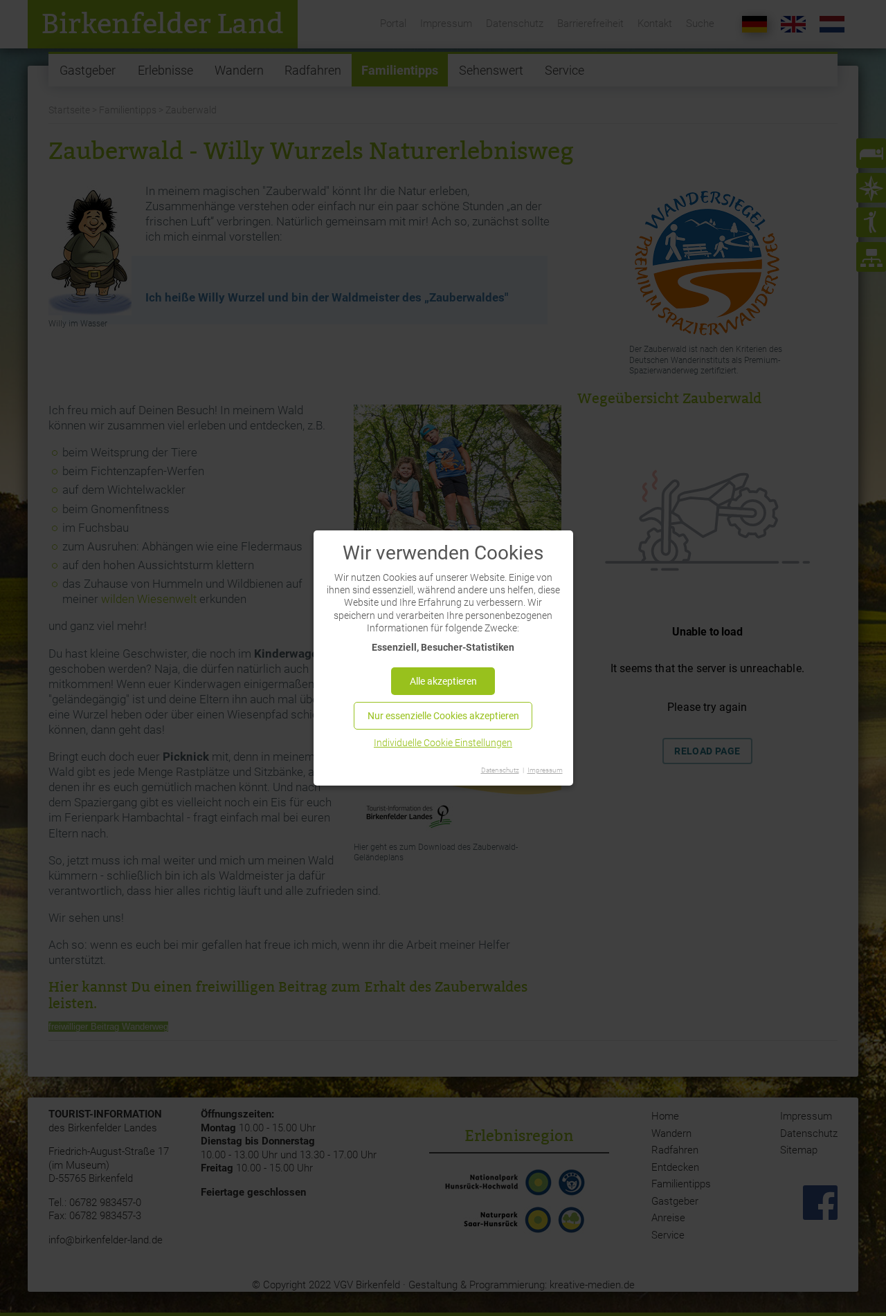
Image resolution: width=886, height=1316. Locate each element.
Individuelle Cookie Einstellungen (443, 742)
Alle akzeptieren (443, 681)
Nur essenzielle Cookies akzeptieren (443, 715)
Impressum (545, 770)
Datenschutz (500, 770)
